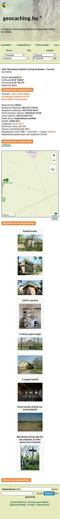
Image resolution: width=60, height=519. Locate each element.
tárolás (40, 493)
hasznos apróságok (38, 502)
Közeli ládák (7, 99)
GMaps (27, 94)
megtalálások (23, 45)
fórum (9, 51)
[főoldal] (4, 5)
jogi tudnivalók (17, 505)
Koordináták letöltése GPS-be (16, 97)
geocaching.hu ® (23, 19)
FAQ (29, 51)
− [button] (54, 160)
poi (56, 45)
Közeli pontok (20, 99)
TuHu (13, 94)
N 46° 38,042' (18, 80)
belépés (50, 51)
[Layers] (52, 168)
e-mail (31, 505)
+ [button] (54, 155)
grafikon (52, 132)
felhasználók (42, 45)
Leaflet (55, 215)
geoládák (6, 45)
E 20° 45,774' (18, 83)
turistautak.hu (18, 502)
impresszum (43, 505)
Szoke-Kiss (18, 124)
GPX (54, 219)
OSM (20, 94)
